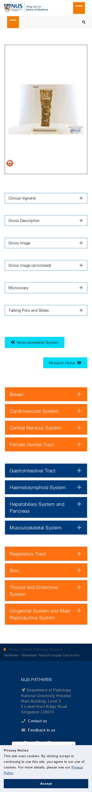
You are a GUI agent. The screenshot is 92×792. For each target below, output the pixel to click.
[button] (46, 198)
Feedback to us (41, 730)
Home (13, 649)
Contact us (37, 721)
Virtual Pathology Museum (42, 649)
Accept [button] (46, 783)
